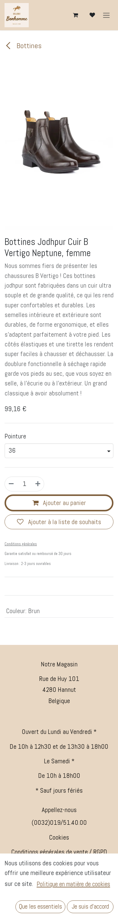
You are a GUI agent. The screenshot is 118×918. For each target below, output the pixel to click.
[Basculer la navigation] (106, 15)
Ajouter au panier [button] (63, 503)
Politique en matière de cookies (73, 884)
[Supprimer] (11, 484)
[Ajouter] (37, 484)
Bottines (28, 45)
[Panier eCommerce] (75, 15)
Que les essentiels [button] (40, 906)
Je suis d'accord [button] (90, 906)
